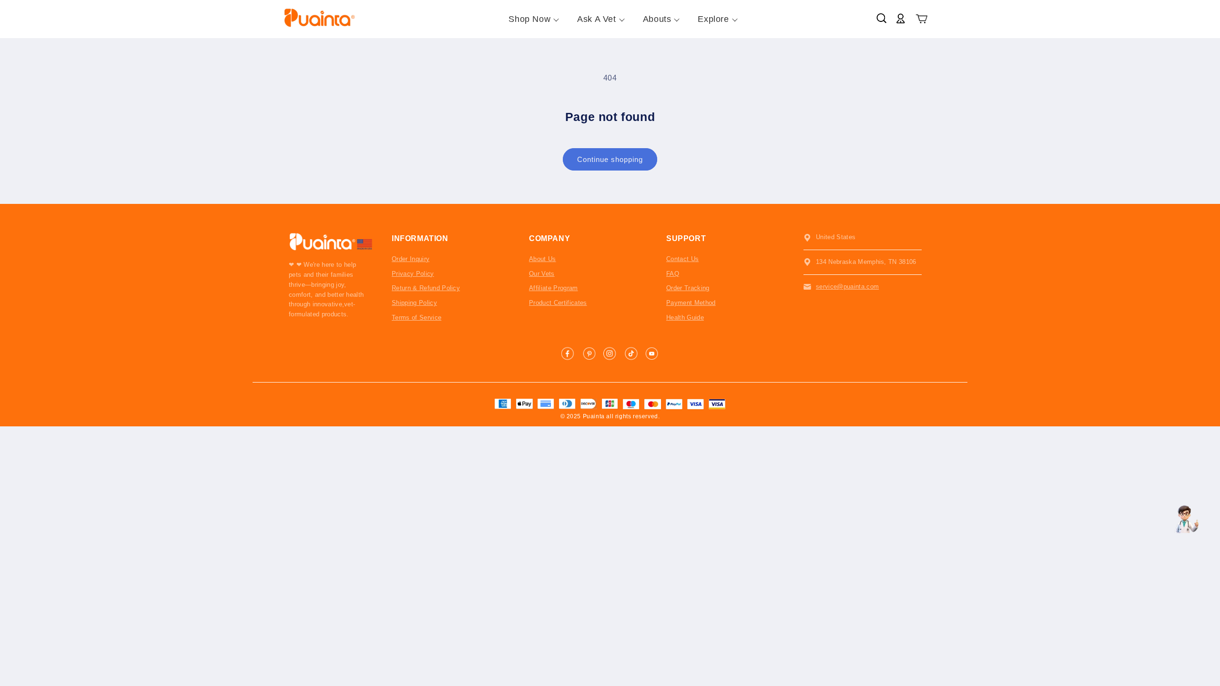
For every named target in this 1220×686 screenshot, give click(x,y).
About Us (542, 258)
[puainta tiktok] (631, 353)
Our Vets (542, 273)
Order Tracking (688, 288)
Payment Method (691, 302)
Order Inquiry (410, 258)
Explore (713, 19)
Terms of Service (416, 317)
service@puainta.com (847, 286)
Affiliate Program (553, 288)
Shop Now (529, 19)
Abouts (657, 19)
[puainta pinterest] (589, 353)
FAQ (672, 273)
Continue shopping (610, 159)
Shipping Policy (414, 302)
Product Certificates (558, 302)
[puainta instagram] (610, 353)
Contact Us (682, 258)
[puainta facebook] (568, 353)
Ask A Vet (596, 19)
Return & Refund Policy (426, 288)
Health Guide (685, 317)
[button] (921, 19)
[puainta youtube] (652, 353)
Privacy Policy (413, 273)
